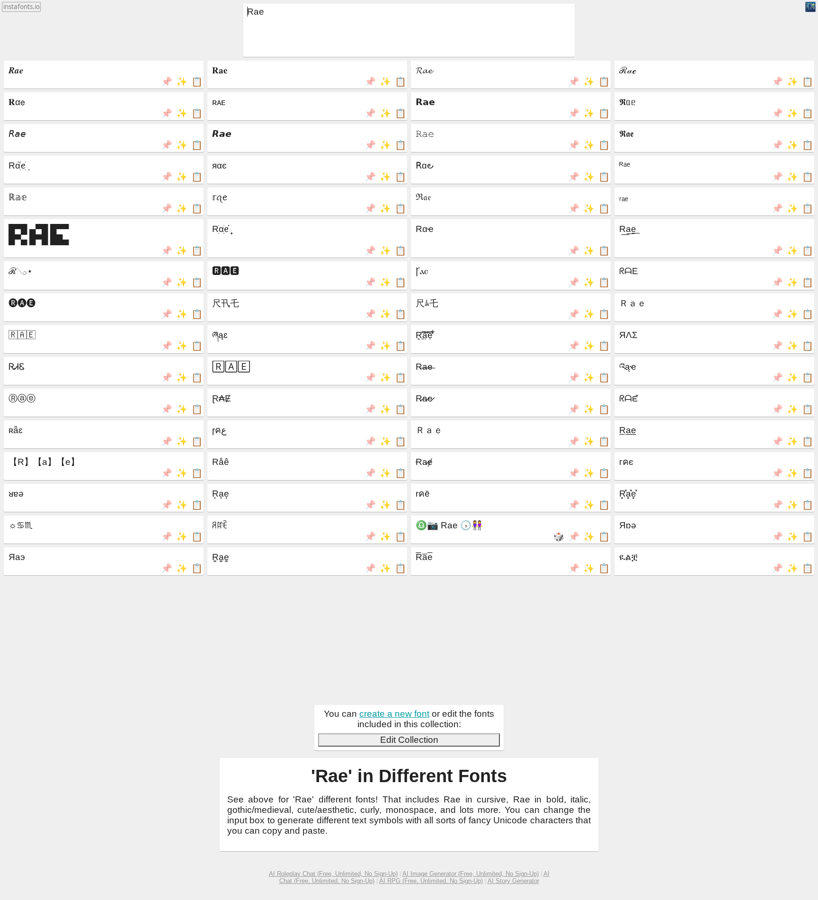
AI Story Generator (513, 880)
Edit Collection (409, 740)
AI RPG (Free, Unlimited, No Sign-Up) (431, 880)
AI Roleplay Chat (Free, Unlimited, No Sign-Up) (333, 873)
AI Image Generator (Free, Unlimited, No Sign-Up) (470, 873)
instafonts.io (21, 6)
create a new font (394, 714)
